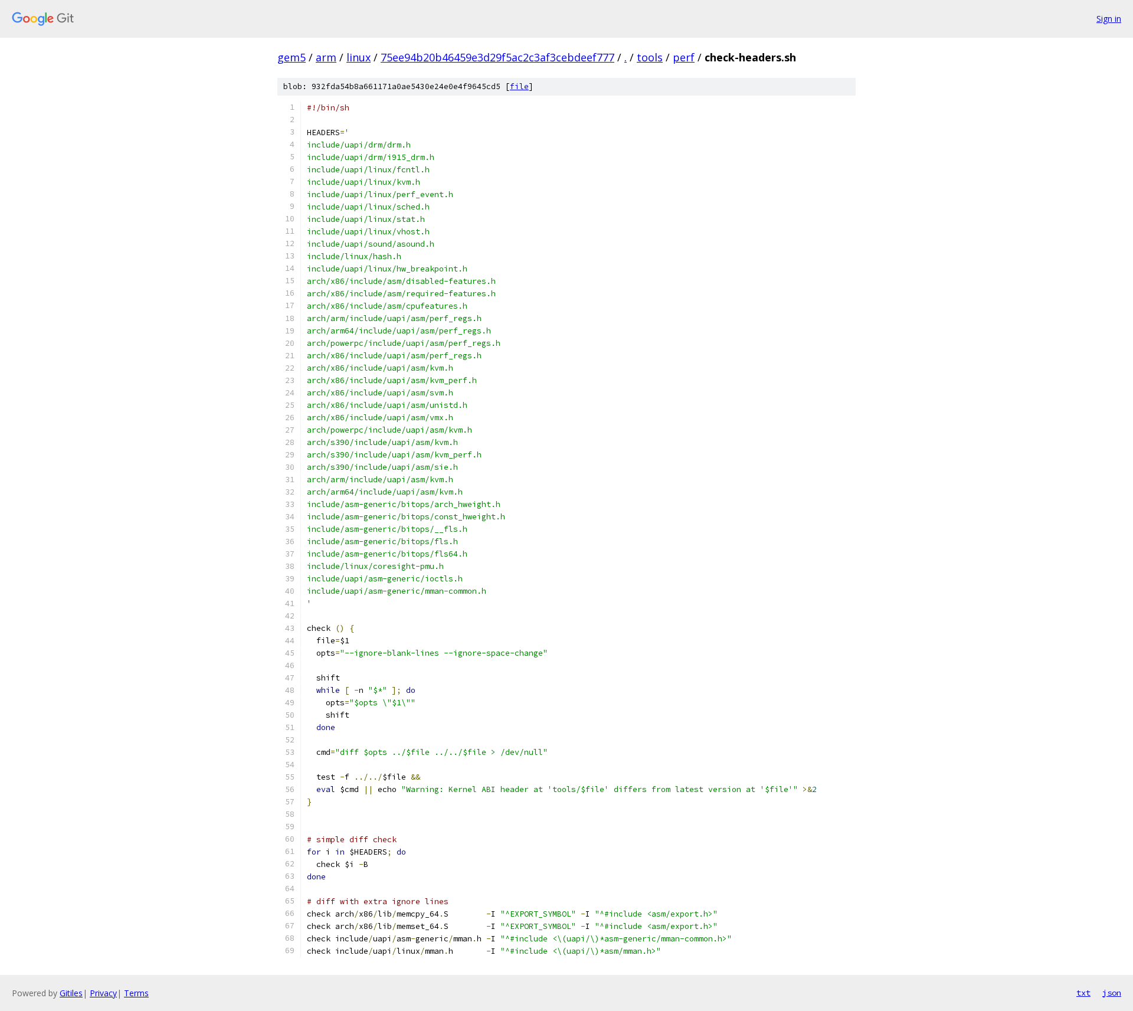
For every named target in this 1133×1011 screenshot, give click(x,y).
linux (358, 57)
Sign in (1108, 18)
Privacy (103, 993)
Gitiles (71, 993)
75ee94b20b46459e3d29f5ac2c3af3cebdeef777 (497, 57)
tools (650, 57)
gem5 (291, 57)
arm (326, 57)
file (519, 86)
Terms (136, 993)
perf (684, 57)
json (1111, 992)
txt (1083, 992)
